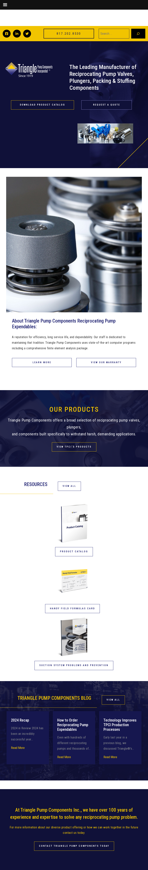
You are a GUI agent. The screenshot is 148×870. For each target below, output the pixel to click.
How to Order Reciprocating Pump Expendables (72, 725)
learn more (42, 362)
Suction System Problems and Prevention (73, 665)
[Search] (138, 34)
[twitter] (27, 34)
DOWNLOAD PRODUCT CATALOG (42, 104)
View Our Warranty (106, 362)
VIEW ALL (69, 486)
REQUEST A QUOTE (106, 104)
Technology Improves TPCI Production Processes (119, 725)
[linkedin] (17, 34)
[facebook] (7, 34)
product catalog (74, 551)
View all (113, 699)
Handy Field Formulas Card (72, 608)
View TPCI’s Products (74, 446)
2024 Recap (20, 720)
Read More (18, 748)
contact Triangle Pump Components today (74, 846)
